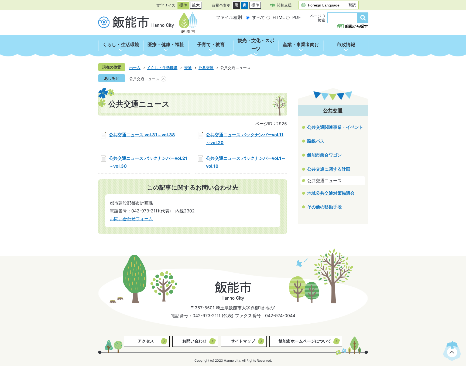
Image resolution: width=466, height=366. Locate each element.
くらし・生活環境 (162, 67)
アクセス (146, 341)
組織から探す (356, 26)
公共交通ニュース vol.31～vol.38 (142, 134)
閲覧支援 (284, 5)
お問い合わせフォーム (131, 218)
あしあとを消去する (163, 78)
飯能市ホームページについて (305, 341)
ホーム (135, 67)
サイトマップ (243, 341)
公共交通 (206, 67)
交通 (188, 67)
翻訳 (352, 5)
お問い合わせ (194, 341)
